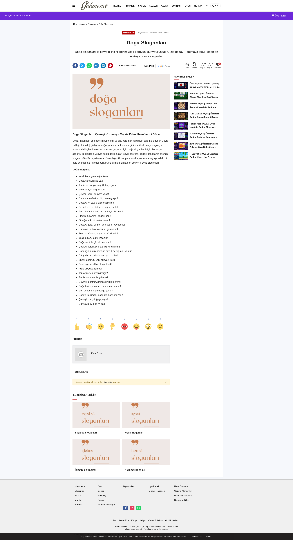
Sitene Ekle (123, 520)
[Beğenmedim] (112, 321)
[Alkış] (88, 321)
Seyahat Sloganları (86, 432)
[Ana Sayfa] (73, 24)
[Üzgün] (160, 321)
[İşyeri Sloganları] (146, 415)
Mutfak (198, 6)
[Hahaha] (136, 321)
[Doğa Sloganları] (121, 101)
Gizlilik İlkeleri (171, 520)
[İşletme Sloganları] (96, 452)
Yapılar (78, 500)
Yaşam (164, 6)
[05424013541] (138, 508)
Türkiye (130, 6)
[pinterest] (110, 65)
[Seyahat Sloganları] (96, 415)
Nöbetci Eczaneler (183, 495)
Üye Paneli (280, 15)
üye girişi (108, 382)
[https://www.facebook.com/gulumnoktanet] (125, 508)
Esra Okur (96, 353)
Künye (134, 520)
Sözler (153, 6)
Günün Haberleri (157, 491)
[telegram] (96, 65)
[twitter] (82, 65)
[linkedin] (103, 65)
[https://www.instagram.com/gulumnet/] (132, 508)
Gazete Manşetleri (183, 491)
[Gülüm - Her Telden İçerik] (93, 6)
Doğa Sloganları (106, 24)
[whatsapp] (89, 65)
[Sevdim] (100, 321)
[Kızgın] (124, 321)
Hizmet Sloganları (135, 469)
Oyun (187, 6)
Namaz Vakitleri (181, 500)
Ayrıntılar (196, 537)
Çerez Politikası (155, 520)
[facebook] (75, 65)
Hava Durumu (181, 486)
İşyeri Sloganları (134, 432)
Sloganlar (92, 24)
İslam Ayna (80, 486)
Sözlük (78, 495)
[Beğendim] (76, 321)
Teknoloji (102, 495)
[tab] (81, 372)
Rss (114, 520)
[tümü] (207, 6)
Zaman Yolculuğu (106, 505)
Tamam (207, 537)
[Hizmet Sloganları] (146, 452)
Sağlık (142, 6)
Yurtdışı (176, 6)
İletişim (142, 520)
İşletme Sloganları (85, 469)
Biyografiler (128, 486)
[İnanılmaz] (148, 321)
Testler (117, 6)
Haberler (81, 24)
